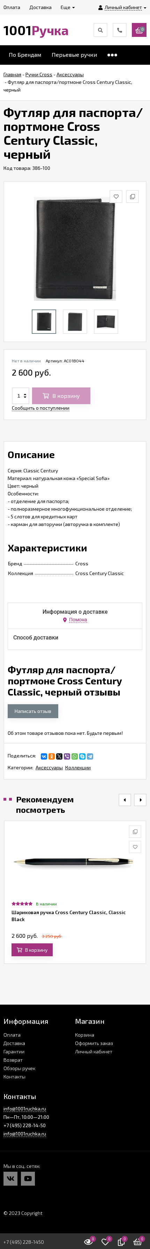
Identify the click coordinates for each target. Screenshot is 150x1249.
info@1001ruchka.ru (24, 1108)
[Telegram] (90, 756)
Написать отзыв (33, 711)
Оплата (12, 1035)
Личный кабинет (93, 1051)
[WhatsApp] (75, 756)
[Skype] (82, 756)
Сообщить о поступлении (40, 408)
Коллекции (78, 767)
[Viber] (67, 756)
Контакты (14, 1076)
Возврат (13, 1060)
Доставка (14, 1043)
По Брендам (25, 54)
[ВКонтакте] (44, 756)
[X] (59, 756)
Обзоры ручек (19, 1068)
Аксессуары (49, 767)
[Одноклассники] (51, 756)
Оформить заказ (94, 1043)
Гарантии (13, 1051)
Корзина (84, 1035)
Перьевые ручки (74, 54)
